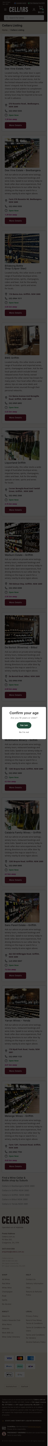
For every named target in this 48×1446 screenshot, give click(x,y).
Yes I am (24, 725)
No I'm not (24, 732)
